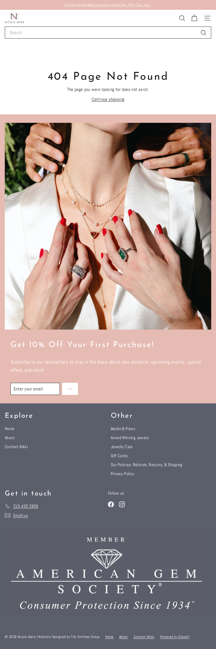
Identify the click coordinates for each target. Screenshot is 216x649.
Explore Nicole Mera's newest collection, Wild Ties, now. (108, 4)
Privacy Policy (122, 473)
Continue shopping (108, 99)
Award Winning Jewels (130, 437)
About (10, 437)
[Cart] (194, 18)
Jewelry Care (122, 446)
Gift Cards (119, 455)
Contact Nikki (16, 446)
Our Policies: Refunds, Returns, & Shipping (147, 464)
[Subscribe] (70, 389)
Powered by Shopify (175, 636)
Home (10, 428)
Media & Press (123, 428)
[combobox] (108, 32)
